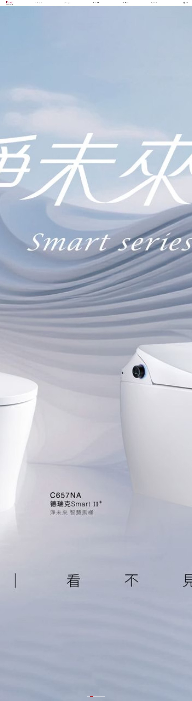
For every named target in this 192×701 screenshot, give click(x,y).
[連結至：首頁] (9, 3)
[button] (88, 696)
